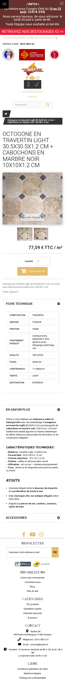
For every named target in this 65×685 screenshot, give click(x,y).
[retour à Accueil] (6, 113)
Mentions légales (32, 673)
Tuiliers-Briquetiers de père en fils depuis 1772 (29, 38)
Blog (32, 586)
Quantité (29, 261)
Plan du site (32, 591)
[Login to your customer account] (28, 84)
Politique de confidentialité (32, 678)
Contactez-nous (33, 582)
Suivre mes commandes (32, 577)
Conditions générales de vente (32, 669)
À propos (32, 617)
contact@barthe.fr (39, 644)
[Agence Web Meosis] (22, 564)
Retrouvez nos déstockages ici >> (32, 32)
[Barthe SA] (32, 69)
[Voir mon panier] (37, 84)
